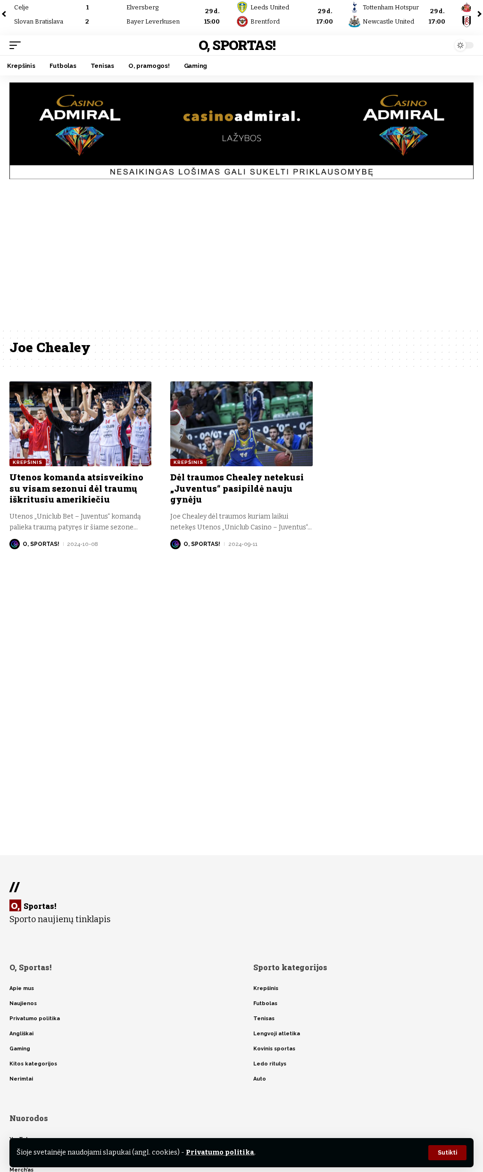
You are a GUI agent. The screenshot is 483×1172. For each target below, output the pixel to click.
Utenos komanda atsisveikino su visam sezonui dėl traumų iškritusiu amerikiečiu (76, 488)
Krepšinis (27, 462)
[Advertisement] (241, 257)
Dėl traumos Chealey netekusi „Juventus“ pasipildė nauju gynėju (237, 488)
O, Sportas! (237, 45)
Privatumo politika (220, 1152)
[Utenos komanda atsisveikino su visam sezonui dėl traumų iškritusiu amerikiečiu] (80, 424)
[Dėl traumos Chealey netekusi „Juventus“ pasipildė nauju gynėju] (241, 424)
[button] (447, 1152)
